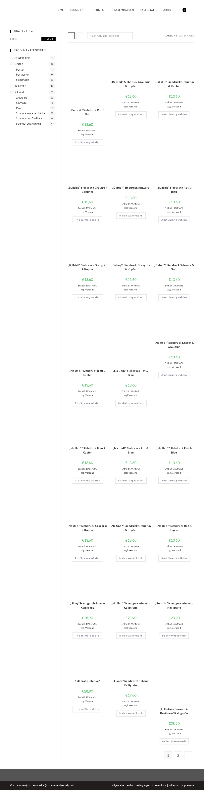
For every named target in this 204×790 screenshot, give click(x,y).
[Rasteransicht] (71, 35)
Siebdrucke (22, 79)
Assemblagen (22, 57)
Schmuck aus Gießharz (29, 118)
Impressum (187, 785)
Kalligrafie (20, 86)
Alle (191, 35)
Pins (18, 108)
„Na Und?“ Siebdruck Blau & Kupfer (87, 373)
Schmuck (20, 92)
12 (180, 35)
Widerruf (174, 785)
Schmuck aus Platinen (28, 123)
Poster (20, 69)
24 (185, 35)
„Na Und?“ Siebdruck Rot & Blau (130, 373)
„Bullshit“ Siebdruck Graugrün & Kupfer (130, 84)
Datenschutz (159, 785)
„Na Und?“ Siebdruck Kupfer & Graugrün (174, 344)
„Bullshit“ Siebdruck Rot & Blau (87, 112)
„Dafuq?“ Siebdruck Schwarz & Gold (174, 267)
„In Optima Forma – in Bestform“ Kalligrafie (174, 711)
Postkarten (22, 74)
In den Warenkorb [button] (87, 219)
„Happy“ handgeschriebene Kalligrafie (130, 683)
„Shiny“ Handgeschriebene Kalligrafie (87, 605)
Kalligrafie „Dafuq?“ (87, 681)
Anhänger (21, 97)
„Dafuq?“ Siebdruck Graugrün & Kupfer (130, 267)
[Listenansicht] (79, 35)
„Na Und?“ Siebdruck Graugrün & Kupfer (87, 528)
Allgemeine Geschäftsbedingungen (131, 785)
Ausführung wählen (87, 142)
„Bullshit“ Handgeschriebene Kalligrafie (174, 605)
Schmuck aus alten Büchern (31, 113)
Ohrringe (21, 102)
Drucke (19, 63)
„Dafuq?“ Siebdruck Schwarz (130, 187)
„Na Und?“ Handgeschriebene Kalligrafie (130, 605)
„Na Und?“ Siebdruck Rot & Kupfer (174, 528)
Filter (48, 38)
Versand (89, 134)
